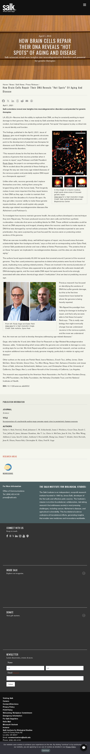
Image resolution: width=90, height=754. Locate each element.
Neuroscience (8, 473)
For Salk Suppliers (10, 718)
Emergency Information (12, 715)
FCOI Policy (8, 710)
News (11, 84)
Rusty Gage (8, 163)
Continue (45, 750)
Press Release (32, 84)
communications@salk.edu (19, 737)
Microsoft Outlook (10, 724)
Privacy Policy (9, 707)
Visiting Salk (8, 698)
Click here (58, 197)
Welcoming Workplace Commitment (17, 713)
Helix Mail (7, 721)
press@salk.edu (10, 497)
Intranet (6, 727)
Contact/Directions (10, 704)
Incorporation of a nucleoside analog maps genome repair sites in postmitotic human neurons (40, 421)
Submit (10, 684)
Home (5, 84)
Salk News (20, 84)
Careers (6, 701)
